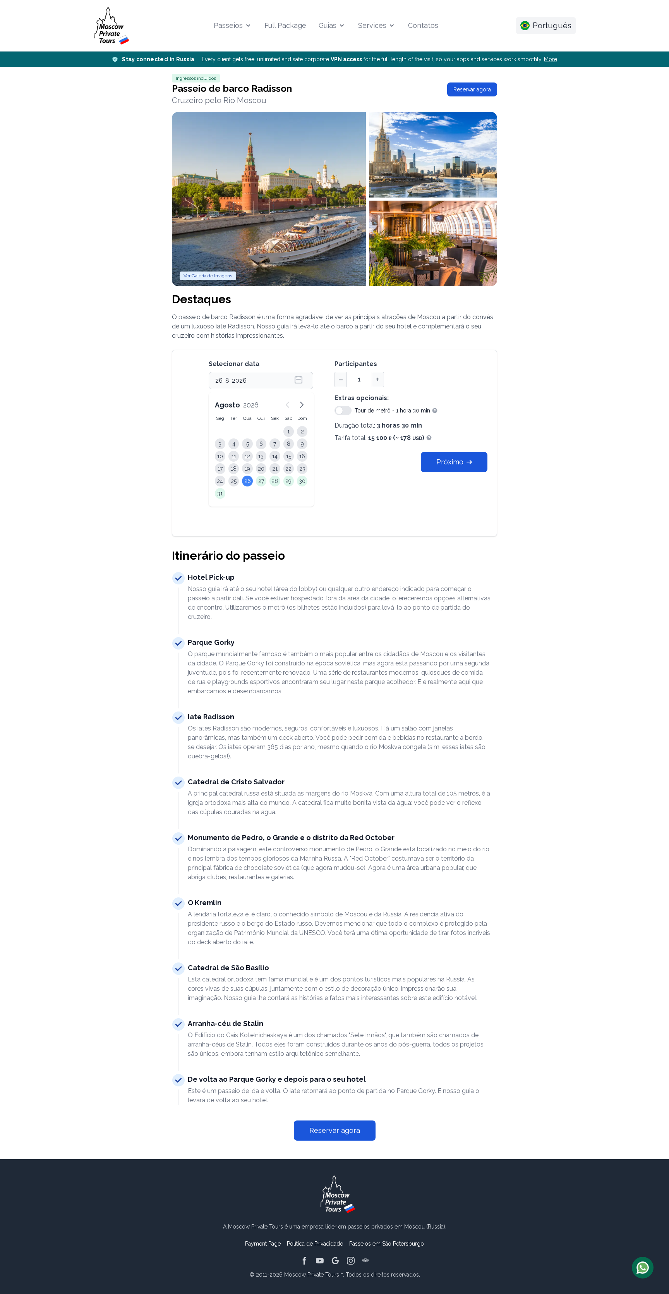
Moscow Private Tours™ (313, 1275)
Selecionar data (234, 364)
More (550, 59)
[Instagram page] (351, 1261)
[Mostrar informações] (434, 410)
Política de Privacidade (315, 1244)
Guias (327, 25)
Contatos (423, 25)
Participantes (355, 364)
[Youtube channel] (320, 1261)
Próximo (449, 462)
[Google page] (335, 1261)
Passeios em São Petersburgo (386, 1244)
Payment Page (263, 1244)
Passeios (228, 25)
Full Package (285, 25)
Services (372, 25)
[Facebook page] (304, 1261)
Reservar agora (472, 89)
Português (552, 25)
